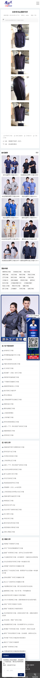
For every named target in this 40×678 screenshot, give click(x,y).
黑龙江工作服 (31, 274)
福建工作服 (26, 286)
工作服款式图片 (28, 283)
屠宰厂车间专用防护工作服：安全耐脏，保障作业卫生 (20, 633)
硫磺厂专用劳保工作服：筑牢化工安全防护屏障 (18, 552)
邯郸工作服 (5, 274)
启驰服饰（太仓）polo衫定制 (12, 487)
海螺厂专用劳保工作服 (10, 646)
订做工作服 (31, 277)
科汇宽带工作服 (8, 514)
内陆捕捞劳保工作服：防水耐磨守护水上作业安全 (19, 624)
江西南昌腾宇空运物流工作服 (13, 399)
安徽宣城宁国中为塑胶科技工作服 (14, 447)
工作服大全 (29, 135)
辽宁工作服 (5, 277)
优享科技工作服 (8, 435)
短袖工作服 (31, 288)
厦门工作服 (5, 288)
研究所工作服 (8, 135)
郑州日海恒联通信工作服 (11, 422)
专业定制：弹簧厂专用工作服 (13, 620)
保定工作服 (27, 271)
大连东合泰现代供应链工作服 (13, 469)
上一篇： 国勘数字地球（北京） (12, 141)
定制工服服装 (19, 135)
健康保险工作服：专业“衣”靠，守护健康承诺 (17, 591)
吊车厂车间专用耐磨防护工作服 (13, 548)
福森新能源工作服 (9, 431)
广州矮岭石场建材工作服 (11, 381)
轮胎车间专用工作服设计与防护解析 (15, 595)
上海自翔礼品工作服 (10, 460)
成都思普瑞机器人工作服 (11, 386)
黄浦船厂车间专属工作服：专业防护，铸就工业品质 (19, 629)
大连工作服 (14, 274)
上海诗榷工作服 (8, 417)
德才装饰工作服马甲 (10, 390)
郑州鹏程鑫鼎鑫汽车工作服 (12, 355)
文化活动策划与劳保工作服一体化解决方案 (17, 561)
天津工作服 (22, 288)
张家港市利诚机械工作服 (11, 377)
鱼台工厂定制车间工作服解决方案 (14, 582)
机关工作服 (5, 283)
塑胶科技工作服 (6, 271)
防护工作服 (14, 277)
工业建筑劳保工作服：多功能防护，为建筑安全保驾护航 (21, 557)
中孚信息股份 (8, 359)
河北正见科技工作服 (10, 478)
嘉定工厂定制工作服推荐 (11, 642)
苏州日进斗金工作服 (10, 451)
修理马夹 (32, 280)
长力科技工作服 (8, 368)
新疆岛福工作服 (8, 404)
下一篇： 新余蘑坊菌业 (10, 144)
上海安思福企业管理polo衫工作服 (14, 491)
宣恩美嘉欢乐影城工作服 (11, 527)
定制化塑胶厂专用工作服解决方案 (14, 577)
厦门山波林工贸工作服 (10, 474)
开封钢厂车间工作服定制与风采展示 (15, 638)
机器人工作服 (5, 286)
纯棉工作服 (22, 277)
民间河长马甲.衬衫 (9, 505)
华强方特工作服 (8, 518)
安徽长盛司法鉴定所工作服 (12, 496)
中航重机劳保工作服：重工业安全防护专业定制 (18, 586)
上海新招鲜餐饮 (8, 413)
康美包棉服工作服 (9, 408)
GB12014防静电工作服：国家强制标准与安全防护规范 (20, 599)
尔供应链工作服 (17, 271)
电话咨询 (35, 677)
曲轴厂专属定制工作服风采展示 (13, 608)
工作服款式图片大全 (16, 283)
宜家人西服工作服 (9, 532)
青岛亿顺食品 (8, 395)
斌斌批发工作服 (8, 500)
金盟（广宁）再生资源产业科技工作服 (15, 426)
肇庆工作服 (22, 274)
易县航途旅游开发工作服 (11, 483)
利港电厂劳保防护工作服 (11, 544)
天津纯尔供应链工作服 (10, 456)
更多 (37, 152)
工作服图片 (14, 288)
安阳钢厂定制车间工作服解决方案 (14, 566)
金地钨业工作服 (8, 350)
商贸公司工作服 (16, 286)
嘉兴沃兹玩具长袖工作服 (11, 523)
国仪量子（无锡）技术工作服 (13, 373)
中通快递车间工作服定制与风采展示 (15, 651)
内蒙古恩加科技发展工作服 (12, 364)
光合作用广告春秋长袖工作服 (13, 509)
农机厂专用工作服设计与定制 (13, 604)
